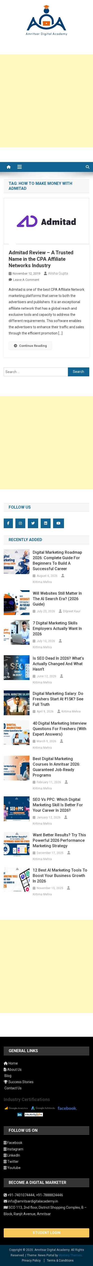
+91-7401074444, (21, 1195)
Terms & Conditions (60, 1260)
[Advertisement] (46, 100)
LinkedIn (13, 1155)
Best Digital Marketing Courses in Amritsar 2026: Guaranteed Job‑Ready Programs (56, 767)
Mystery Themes (70, 1255)
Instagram (14, 1149)
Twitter (12, 1162)
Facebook (14, 1143)
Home (13, 1063)
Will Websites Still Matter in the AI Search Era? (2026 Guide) (57, 599)
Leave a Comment (26, 280)
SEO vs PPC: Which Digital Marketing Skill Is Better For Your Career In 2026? (58, 805)
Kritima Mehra (42, 582)
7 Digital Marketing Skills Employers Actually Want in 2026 (57, 628)
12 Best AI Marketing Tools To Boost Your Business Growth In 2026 (60, 875)
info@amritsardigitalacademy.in (32, 1201)
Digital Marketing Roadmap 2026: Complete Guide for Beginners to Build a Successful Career (57, 560)
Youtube (13, 1168)
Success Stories (20, 1082)
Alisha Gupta (58, 273)
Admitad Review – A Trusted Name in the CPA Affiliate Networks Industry (41, 259)
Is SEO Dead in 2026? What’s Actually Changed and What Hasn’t (58, 664)
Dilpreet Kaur (71, 611)
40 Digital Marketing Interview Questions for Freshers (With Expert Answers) (60, 729)
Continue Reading (33, 346)
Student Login (47, 1233)
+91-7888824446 (49, 1195)
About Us (14, 1069)
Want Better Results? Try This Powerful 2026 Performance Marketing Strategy (59, 840)
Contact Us (13, 1088)
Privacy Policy (31, 1260)
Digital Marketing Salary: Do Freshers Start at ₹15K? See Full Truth (58, 699)
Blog (7, 1076)
